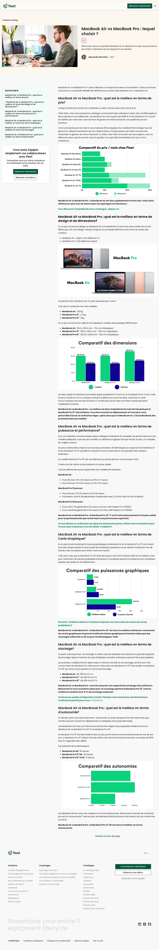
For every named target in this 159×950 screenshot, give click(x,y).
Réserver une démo (25, 177)
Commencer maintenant (133, 866)
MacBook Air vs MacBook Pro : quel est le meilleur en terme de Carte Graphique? (23, 121)
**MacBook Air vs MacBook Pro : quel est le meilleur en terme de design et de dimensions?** (24, 104)
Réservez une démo (133, 872)
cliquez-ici (113, 209)
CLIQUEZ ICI (106, 526)
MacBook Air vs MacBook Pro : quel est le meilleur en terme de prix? (23, 96)
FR (145, 853)
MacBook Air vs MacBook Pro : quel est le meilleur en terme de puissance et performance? (23, 113)
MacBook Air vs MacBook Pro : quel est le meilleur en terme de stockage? (23, 128)
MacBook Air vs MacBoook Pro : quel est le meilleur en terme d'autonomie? (24, 135)
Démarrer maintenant (140, 5)
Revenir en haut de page (107, 836)
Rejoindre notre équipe (133, 878)
